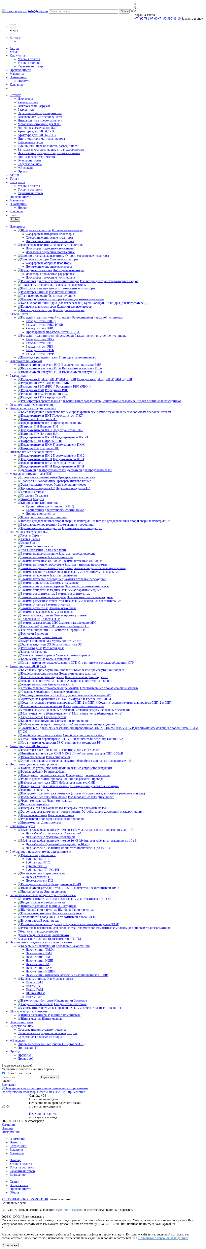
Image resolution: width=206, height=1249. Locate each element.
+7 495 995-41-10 (169, 18)
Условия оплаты (29, 59)
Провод (23, 171)
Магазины (17, 73)
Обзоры (15, 1192)
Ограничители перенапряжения (40, 113)
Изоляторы (25, 98)
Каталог (15, 37)
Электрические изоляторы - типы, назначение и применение (43, 1092)
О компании (18, 77)
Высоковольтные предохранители (41, 116)
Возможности (19, 1174)
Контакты (16, 84)
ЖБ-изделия (26, 167)
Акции (14, 48)
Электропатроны (29, 160)
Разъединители (28, 102)
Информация (11, 1132)
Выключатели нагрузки (34, 106)
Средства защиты (30, 164)
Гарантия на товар (30, 66)
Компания (8, 1124)
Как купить (17, 55)
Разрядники (26, 109)
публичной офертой (69, 1209)
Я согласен (10, 1245)
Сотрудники (18, 1146)
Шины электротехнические (37, 156)
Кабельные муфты (30, 142)
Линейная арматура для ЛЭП (38, 127)
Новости (24, 81)
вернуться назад (46, 1117)
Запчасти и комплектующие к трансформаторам (51, 149)
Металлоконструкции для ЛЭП (39, 124)
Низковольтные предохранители (40, 120)
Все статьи (9, 1084)
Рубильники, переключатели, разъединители (48, 146)
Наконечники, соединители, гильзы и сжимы (49, 153)
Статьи (14, 1181)
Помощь (7, 1128)
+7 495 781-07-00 (146, 18)
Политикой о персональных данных (163, 1238)
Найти (15, 219)
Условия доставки (30, 62)
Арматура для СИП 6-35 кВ (37, 135)
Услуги (14, 51)
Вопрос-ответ (19, 1185)
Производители (20, 70)
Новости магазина (19, 1073)
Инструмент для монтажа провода (41, 138)
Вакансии (16, 1149)
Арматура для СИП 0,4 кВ (36, 131)
